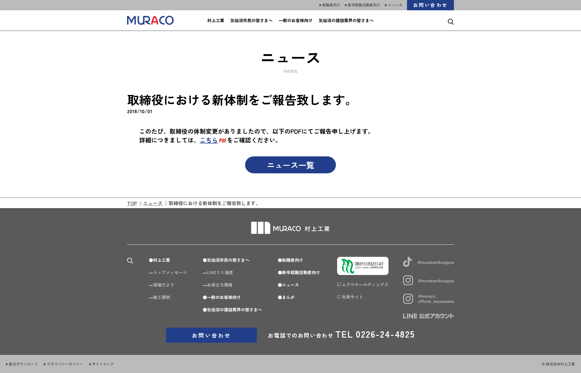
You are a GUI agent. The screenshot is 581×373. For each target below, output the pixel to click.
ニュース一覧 (290, 164)
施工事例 (161, 297)
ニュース (152, 203)
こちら (209, 140)
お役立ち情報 (219, 285)
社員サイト (352, 297)
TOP (132, 203)
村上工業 (161, 260)
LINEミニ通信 (220, 272)
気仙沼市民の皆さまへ (228, 260)
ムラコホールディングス (365, 284)
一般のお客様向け (224, 297)
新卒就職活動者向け (301, 272)
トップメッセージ (170, 272)
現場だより (163, 285)
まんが (288, 297)
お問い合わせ (211, 335)
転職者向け (292, 260)
